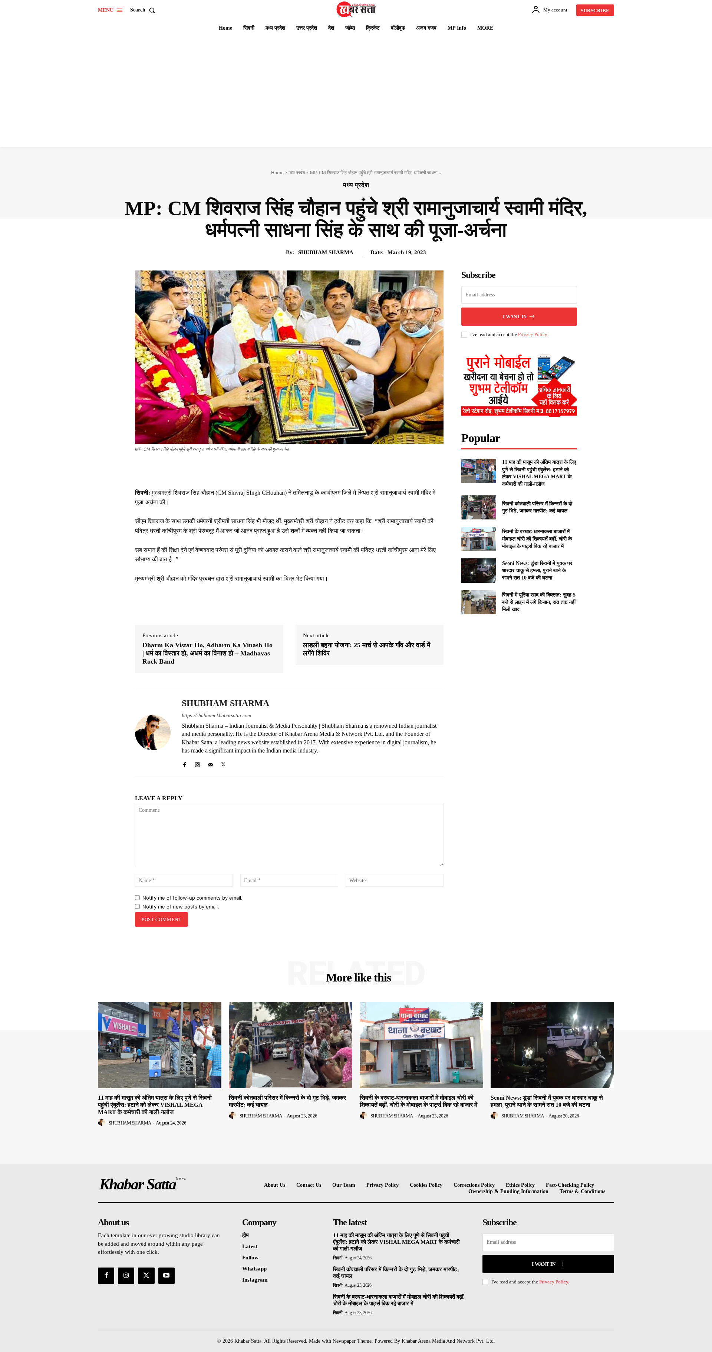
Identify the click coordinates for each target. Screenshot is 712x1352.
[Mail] (210, 762)
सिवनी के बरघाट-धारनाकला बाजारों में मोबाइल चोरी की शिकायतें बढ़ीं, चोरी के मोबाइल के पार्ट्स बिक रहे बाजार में (537, 539)
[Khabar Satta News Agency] (357, 9)
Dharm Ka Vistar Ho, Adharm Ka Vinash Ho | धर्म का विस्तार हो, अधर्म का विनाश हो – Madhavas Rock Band (207, 653)
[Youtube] (166, 1276)
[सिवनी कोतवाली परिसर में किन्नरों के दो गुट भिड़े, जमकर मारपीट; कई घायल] (478, 507)
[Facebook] (268, 469)
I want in (515, 316)
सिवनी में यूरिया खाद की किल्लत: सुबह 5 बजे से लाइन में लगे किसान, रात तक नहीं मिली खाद (539, 602)
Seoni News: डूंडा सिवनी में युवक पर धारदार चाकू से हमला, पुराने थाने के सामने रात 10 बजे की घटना (537, 571)
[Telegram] (336, 469)
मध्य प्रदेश (297, 172)
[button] (144, 10)
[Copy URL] (353, 469)
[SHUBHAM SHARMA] (153, 732)
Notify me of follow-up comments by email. (192, 898)
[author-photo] (103, 1123)
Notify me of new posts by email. (180, 907)
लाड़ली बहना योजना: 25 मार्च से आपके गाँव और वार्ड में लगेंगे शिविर (366, 649)
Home (277, 172)
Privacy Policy (532, 334)
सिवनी (338, 1257)
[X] (285, 469)
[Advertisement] (356, 91)
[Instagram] (197, 762)
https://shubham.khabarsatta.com (216, 715)
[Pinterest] (302, 469)
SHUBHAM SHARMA (325, 252)
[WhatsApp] (319, 469)
